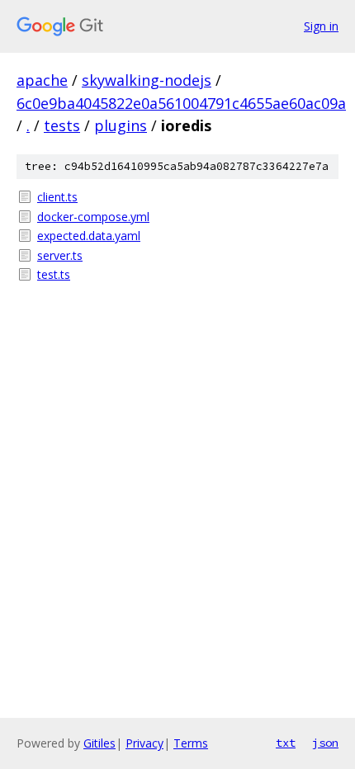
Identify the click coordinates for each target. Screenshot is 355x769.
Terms (190, 743)
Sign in (321, 26)
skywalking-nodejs (146, 80)
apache (42, 80)
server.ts (60, 255)
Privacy (144, 743)
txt (286, 742)
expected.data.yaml (88, 235)
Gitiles (99, 743)
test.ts (53, 274)
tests (62, 125)
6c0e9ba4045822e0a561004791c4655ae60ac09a (181, 103)
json (325, 742)
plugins (120, 125)
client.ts (57, 197)
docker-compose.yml (93, 216)
